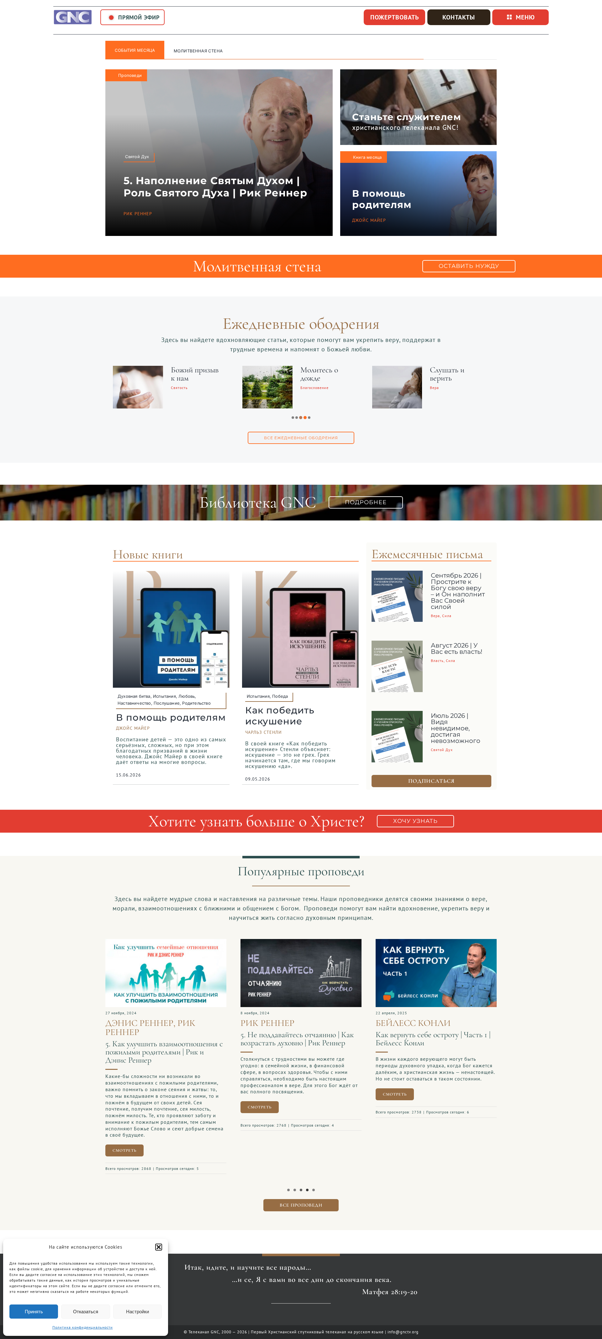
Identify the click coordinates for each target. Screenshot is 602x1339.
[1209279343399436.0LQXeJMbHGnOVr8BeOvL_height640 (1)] (280, 942)
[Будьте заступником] (377, 370)
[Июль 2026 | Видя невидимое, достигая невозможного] (397, 716)
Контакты (458, 17)
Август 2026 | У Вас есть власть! (456, 648)
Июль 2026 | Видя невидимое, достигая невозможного (455, 728)
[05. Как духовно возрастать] (145, 942)
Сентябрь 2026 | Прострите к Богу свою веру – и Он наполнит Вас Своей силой (458, 591)
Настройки (137, 1311)
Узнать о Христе (193, 50)
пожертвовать (394, 17)
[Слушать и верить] (248, 370)
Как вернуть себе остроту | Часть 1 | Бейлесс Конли (277, 1039)
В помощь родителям (381, 199)
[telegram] (311, 1312)
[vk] (301, 1312)
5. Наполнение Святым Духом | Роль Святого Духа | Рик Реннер (215, 186)
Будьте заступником (431, 374)
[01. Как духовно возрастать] (415, 942)
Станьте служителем (406, 116)
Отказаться (85, 1311)
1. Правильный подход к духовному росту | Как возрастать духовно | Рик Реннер (414, 1043)
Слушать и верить (298, 374)
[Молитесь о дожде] (118, 370)
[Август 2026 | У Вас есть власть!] (397, 645)
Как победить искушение (279, 716)
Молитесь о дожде (170, 374)
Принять (34, 1311)
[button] (159, 1247)
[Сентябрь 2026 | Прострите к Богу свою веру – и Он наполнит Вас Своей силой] (397, 575)
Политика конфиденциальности (82, 1327)
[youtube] (291, 1312)
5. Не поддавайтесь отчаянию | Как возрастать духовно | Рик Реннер (141, 1039)
